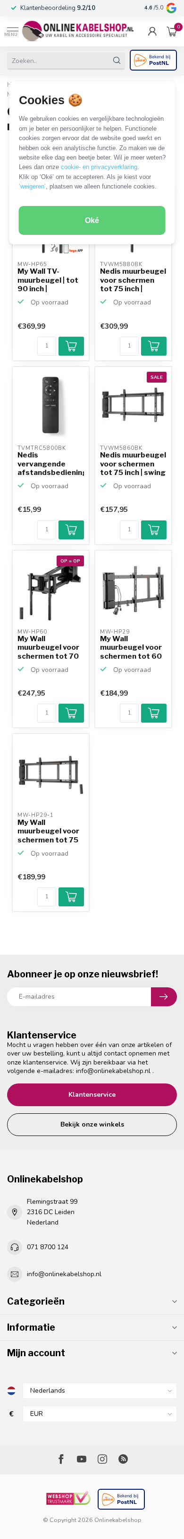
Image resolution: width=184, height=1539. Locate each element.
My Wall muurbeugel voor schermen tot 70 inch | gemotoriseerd (48, 648)
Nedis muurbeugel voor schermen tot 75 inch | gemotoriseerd (133, 280)
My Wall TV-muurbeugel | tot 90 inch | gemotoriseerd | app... (47, 280)
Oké (92, 220)
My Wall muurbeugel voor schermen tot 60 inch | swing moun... (131, 648)
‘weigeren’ (32, 186)
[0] (172, 31)
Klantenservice (92, 1094)
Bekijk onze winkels (92, 1124)
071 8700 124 (47, 1247)
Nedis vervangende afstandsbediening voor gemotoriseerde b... (50, 464)
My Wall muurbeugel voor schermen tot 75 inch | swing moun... (48, 831)
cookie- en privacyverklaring (99, 166)
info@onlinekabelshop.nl (113, 1070)
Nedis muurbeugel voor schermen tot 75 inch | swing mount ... (133, 464)
